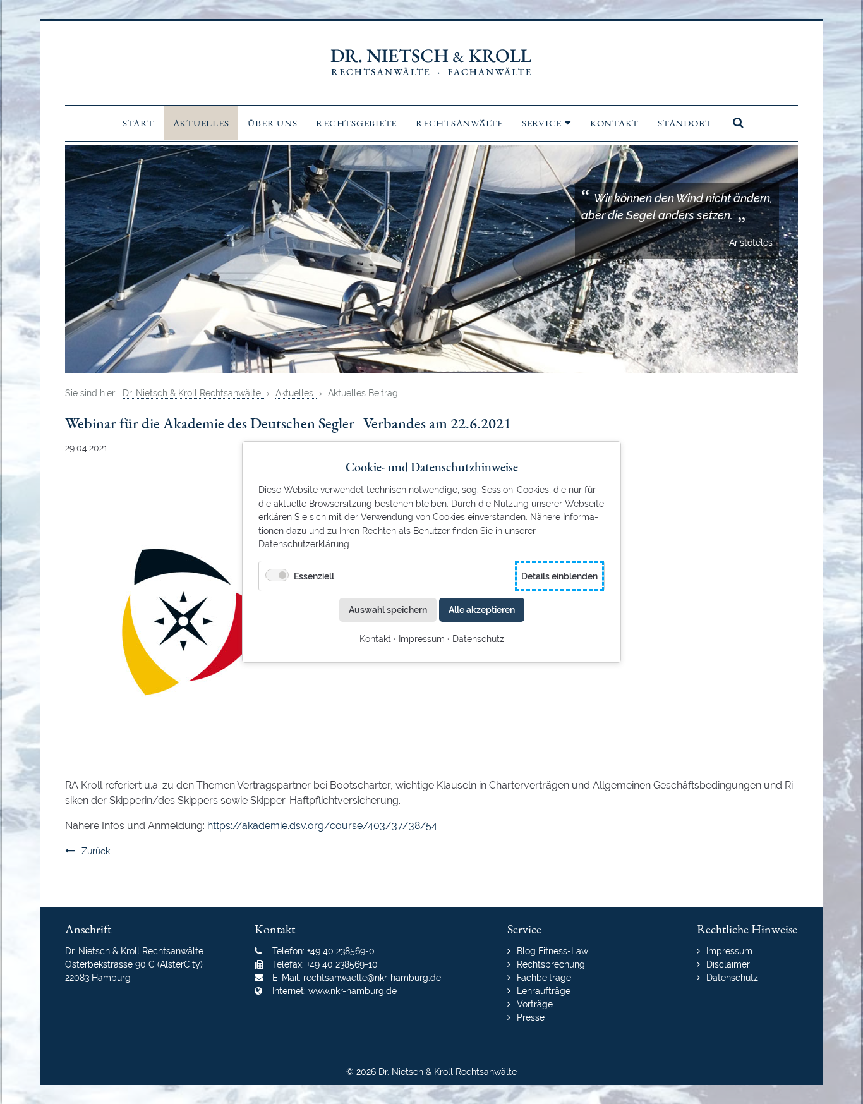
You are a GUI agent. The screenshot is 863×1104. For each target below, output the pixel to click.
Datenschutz (478, 638)
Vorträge (535, 1004)
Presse (531, 1017)
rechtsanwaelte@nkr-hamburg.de (372, 978)
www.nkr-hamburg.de (352, 991)
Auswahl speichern (388, 609)
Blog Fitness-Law (552, 951)
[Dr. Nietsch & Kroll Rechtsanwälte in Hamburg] (431, 63)
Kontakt (375, 638)
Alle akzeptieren (482, 609)
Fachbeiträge (544, 978)
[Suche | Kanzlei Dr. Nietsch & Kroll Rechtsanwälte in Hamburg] (735, 123)
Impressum (422, 638)
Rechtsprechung (551, 964)
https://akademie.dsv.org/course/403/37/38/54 (322, 826)
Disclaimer (728, 964)
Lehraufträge (543, 991)
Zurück (95, 851)
